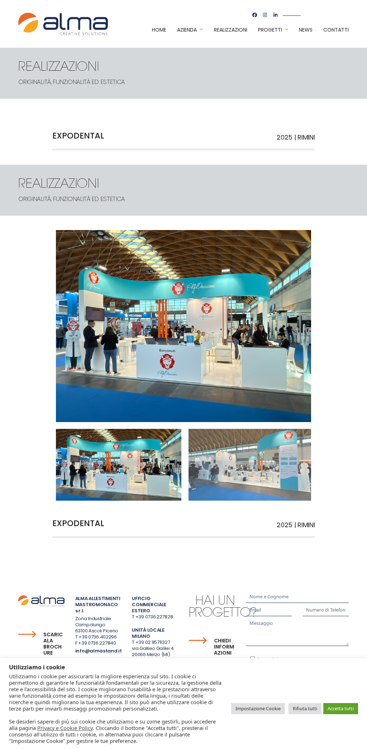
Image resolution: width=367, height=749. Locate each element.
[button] (118, 465)
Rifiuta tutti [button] (305, 708)
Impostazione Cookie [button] (258, 708)
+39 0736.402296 (97, 636)
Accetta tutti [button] (341, 708)
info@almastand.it (98, 650)
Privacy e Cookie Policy (65, 728)
